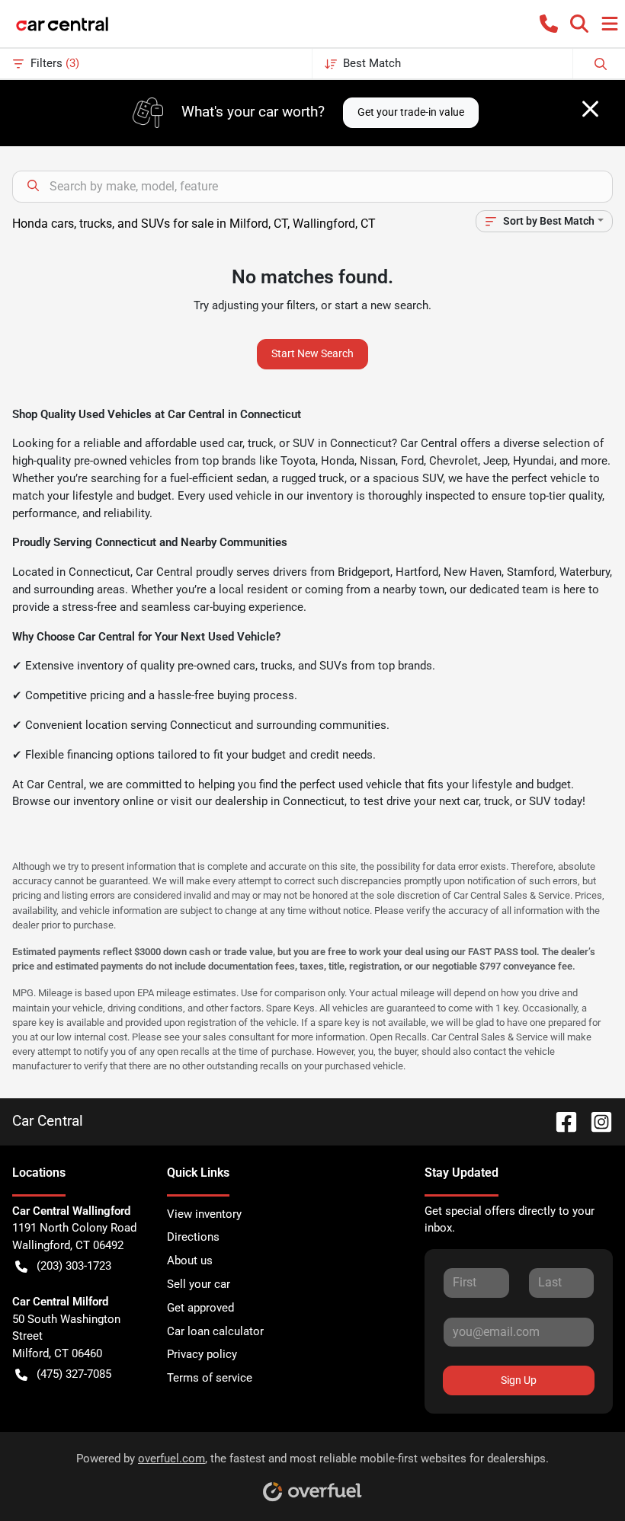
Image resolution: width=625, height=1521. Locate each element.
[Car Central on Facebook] (560, 1121)
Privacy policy (202, 1354)
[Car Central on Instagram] (595, 1121)
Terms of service (209, 1378)
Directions (193, 1237)
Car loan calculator (215, 1331)
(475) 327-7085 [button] (74, 1374)
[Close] (590, 108)
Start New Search (312, 353)
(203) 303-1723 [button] (74, 1266)
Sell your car (198, 1284)
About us (190, 1260)
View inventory (204, 1214)
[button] (549, 23)
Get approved (200, 1308)
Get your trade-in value (410, 112)
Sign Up (519, 1380)
